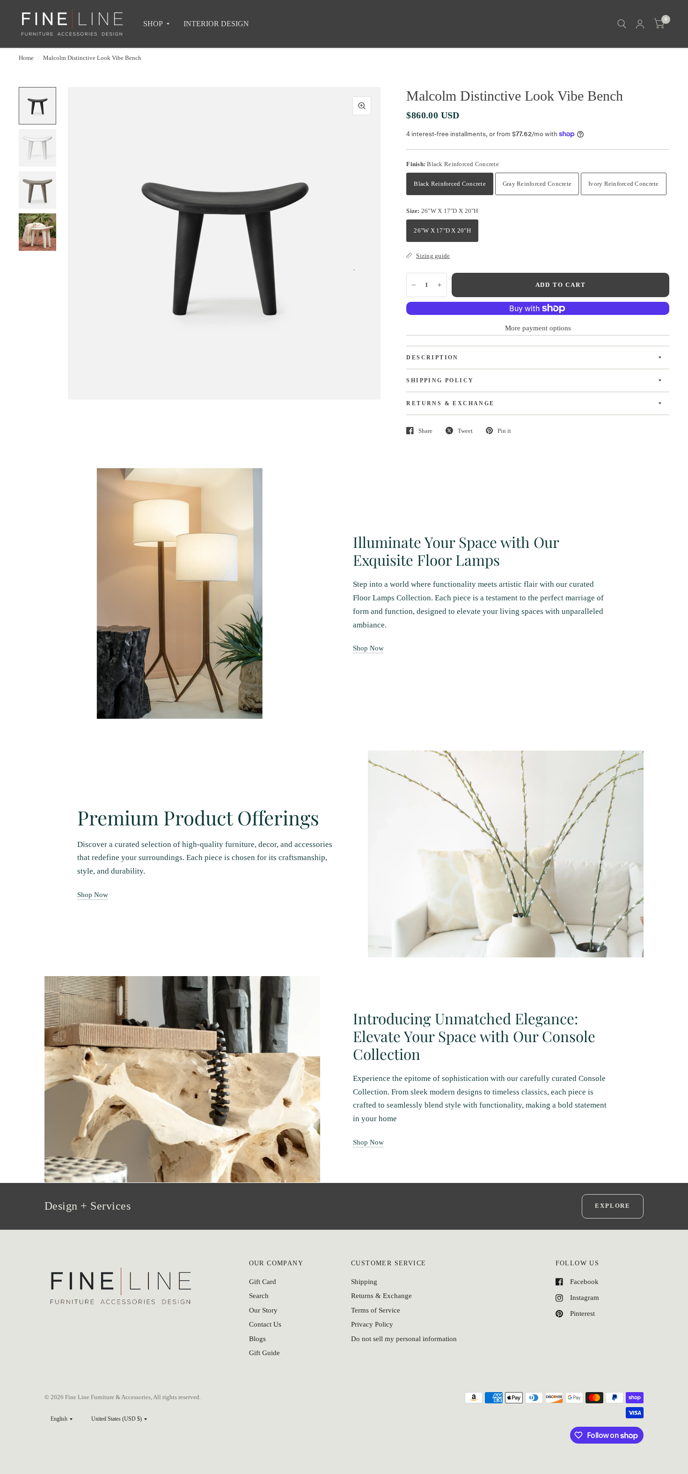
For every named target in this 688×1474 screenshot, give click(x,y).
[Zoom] (361, 105)
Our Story (263, 1310)
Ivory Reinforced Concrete (623, 183)
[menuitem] (156, 24)
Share (425, 430)
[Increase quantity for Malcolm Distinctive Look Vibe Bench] (439, 285)
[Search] (622, 24)
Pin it (504, 430)
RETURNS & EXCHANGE (450, 403)
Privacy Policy (372, 1324)
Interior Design (216, 24)
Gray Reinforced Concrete (537, 183)
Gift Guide (264, 1353)
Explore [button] (612, 1205)
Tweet (465, 430)
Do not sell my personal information (404, 1339)
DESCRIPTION (432, 357)
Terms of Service (375, 1310)
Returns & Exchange (381, 1295)
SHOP (153, 24)
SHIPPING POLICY (440, 380)
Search (259, 1295)
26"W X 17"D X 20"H (442, 230)
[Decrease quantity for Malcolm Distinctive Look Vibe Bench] (414, 285)
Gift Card (262, 1281)
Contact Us (265, 1324)
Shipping (364, 1281)
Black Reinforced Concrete (450, 183)
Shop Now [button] (368, 648)
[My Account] (640, 24)
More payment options (538, 328)
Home (26, 57)
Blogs (257, 1339)
